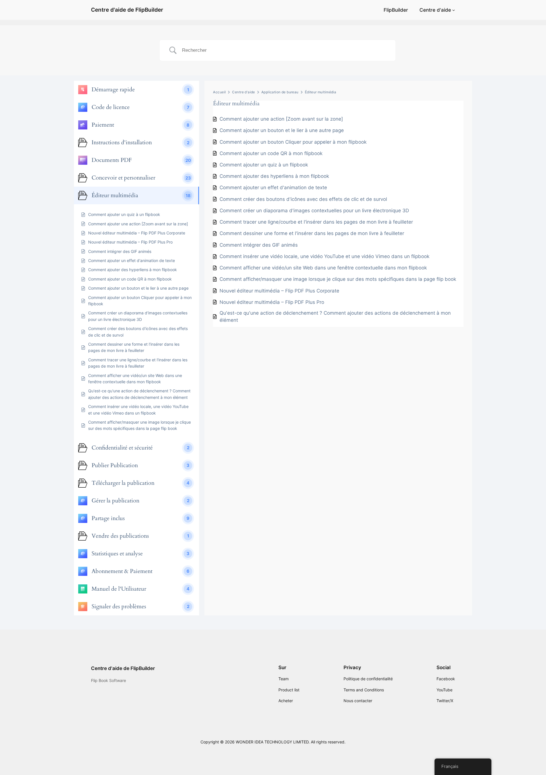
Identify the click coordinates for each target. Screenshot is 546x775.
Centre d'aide (435, 10)
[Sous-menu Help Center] (453, 10)
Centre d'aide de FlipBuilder (127, 9)
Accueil (219, 92)
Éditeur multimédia (320, 92)
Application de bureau (280, 92)
